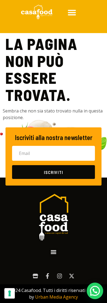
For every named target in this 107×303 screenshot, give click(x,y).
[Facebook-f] (47, 276)
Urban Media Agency (56, 297)
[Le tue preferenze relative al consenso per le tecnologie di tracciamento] (9, 293)
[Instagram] (59, 276)
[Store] (35, 276)
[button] (71, 12)
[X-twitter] (71, 276)
